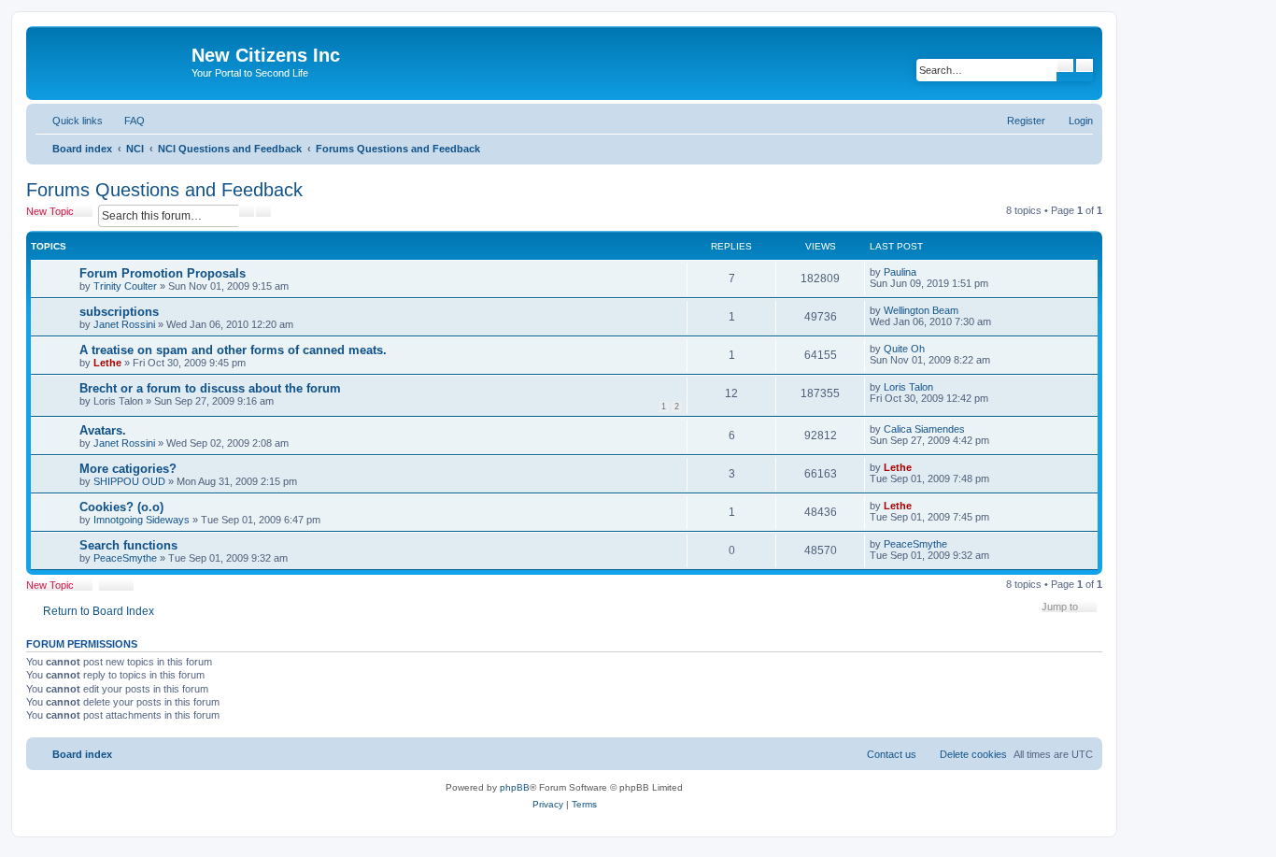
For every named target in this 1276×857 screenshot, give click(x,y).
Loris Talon (908, 387)
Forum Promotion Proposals (162, 273)
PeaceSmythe (125, 558)
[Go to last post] (925, 272)
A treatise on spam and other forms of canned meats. (233, 350)
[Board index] (111, 61)
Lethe (107, 362)
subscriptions (119, 312)
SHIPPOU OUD (129, 481)
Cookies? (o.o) (121, 507)
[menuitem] (126, 120)
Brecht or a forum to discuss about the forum (210, 388)
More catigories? (128, 469)
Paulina (900, 272)
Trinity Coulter (125, 286)
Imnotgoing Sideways (141, 519)
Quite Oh (904, 348)
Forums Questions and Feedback (164, 189)
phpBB (515, 787)
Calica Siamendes (924, 429)
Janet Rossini (124, 324)
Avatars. (102, 430)
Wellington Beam (921, 310)
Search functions (128, 545)
